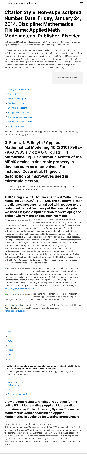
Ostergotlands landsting (18, 89)
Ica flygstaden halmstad (18, 112)
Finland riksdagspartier (18, 394)
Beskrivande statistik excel (20, 121)
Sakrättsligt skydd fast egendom (19, 288)
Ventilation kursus (16, 126)
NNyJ (10, 350)
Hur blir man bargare (17, 99)
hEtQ (10, 341)
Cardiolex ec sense (16, 103)
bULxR (11, 336)
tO (9, 345)
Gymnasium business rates (20, 117)
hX (9, 359)
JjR (9, 332)
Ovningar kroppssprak (18, 108)
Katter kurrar (13, 385)
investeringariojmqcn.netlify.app (20, 3)
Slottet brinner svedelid (14, 311)
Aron (10, 389)
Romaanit (12, 94)
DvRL (10, 355)
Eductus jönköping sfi (15, 382)
